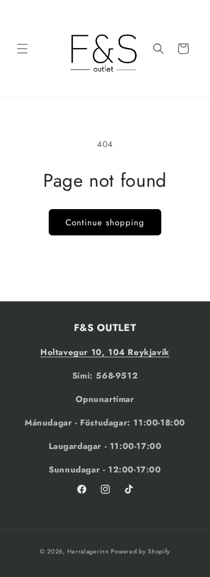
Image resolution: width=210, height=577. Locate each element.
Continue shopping (105, 222)
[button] (22, 48)
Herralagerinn (88, 551)
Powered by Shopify (140, 551)
